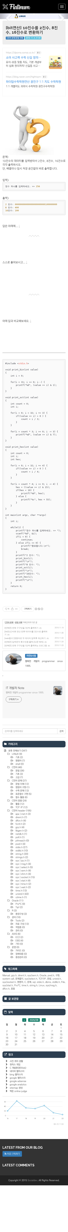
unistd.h (22, 894)
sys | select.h (24, 867)
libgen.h (21, 830)
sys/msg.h (51, 985)
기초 (19, 757)
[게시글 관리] (16, 608)
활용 (19, 804)
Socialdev (32, 1180)
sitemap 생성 (16, 1088)
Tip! (19, 907)
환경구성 (21, 914)
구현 (57, 975)
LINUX (16, 754)
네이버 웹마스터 (17, 1071)
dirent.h (21, 817)
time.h (21, 890)
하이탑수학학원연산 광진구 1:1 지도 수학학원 (33, 81)
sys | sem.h (23, 870)
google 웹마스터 (17, 1078)
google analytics (18, 1084)
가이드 (20, 950)
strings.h (21, 857)
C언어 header (21, 810)
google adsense (18, 1081)
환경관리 (21, 957)
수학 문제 (22, 790)
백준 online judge (18, 1091)
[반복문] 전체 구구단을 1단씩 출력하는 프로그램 (25, 645)
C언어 (16, 767)
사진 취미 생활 (16, 1061)
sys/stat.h (7, 985)
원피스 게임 (15, 1064)
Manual (6, 975)
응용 (13, 988)
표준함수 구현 (23, 794)
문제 (29, 982)
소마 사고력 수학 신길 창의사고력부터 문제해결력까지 (23, 58)
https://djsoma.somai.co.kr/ (20, 52)
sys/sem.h (32, 975)
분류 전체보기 (17, 750)
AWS (15, 934)
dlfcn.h (20, 820)
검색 (61, 731)
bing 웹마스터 (16, 1074)
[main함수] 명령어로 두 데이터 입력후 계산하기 (25, 638)
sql (34, 982)
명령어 (20, 760)
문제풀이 (19, 978)
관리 (15, 917)
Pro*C (20, 904)
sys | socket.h (25, 877)
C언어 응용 (19, 800)
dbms (48, 982)
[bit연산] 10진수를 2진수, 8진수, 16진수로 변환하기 (32, 29)
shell (19, 764)
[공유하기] (12, 608)
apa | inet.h (23, 814)
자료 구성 (22, 924)
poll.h (19, 837)
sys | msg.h (23, 864)
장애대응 (21, 954)
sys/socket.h (9, 982)
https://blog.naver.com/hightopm (23, 76)
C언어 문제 (9, 622)
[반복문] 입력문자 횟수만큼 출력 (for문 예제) (24, 642)
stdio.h (21, 847)
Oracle (17, 900)
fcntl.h (20, 824)
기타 (19, 944)
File (63, 982)
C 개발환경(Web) (18, 1068)
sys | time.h (23, 884)
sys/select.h (31, 978)
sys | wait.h (23, 887)
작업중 (20, 927)
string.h (21, 854)
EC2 (19, 937)
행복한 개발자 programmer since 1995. (25, 692)
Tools (19, 920)
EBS (19, 940)
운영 (15, 947)
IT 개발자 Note (15, 688)
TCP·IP (21, 807)
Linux (41, 985)
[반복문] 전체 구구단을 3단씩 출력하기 (21, 628)
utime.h (21, 897)
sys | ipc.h (22, 860)
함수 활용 (21, 797)
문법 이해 (18, 622)
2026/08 (34, 1020)
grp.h (19, 827)
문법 (19, 770)
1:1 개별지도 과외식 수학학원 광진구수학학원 (30, 86)
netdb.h (21, 834)
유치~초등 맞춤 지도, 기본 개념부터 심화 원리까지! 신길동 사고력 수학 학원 (23, 64)
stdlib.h (21, 850)
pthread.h (22, 840)
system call (8, 978)
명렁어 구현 (22, 787)
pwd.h (20, 844)
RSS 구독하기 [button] (13, 1154)
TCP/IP (42, 978)
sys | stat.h (22, 880)
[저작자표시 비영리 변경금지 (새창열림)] (38, 609)
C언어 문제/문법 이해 (15, 38)
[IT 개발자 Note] (16, 6)
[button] (5, 16)
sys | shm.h (23, 874)
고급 (19, 777)
